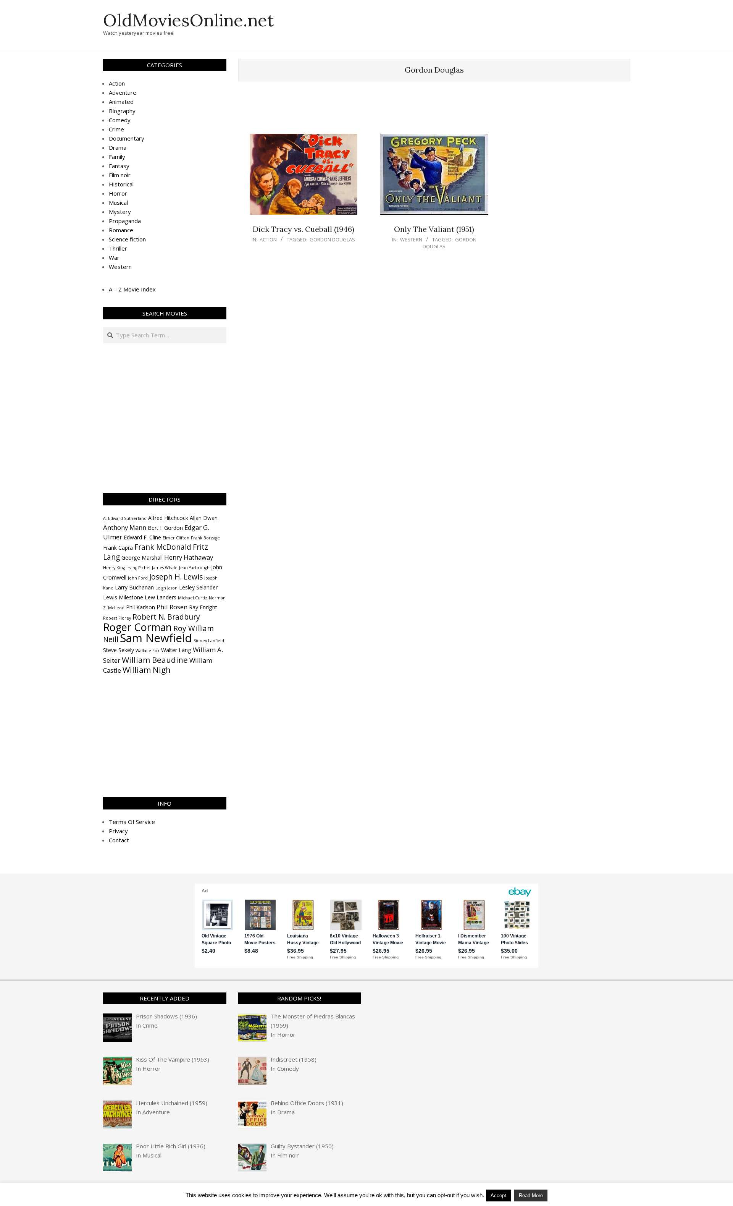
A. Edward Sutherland (125, 518)
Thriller (118, 248)
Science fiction (127, 239)
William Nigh (147, 669)
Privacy (118, 831)
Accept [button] (498, 1195)
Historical (121, 184)
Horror (118, 193)
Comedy (120, 120)
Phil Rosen (172, 606)
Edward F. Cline (142, 537)
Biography (122, 111)
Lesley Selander (198, 587)
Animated (121, 101)
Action (268, 239)
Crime (116, 129)
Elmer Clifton (176, 538)
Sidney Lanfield (209, 640)
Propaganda (125, 221)
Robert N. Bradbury (166, 617)
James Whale (165, 567)
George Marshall (142, 557)
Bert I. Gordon (165, 527)
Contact (119, 840)
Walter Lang (176, 650)
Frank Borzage (205, 538)
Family (117, 156)
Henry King (114, 567)
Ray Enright (203, 607)
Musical (118, 202)
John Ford (138, 578)
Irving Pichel (138, 567)
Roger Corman (137, 627)
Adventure (122, 92)
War (114, 257)
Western (411, 239)
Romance (121, 230)
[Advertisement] (434, 111)
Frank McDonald (162, 547)
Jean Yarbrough (194, 567)
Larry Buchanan (134, 587)
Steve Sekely (118, 650)
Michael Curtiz (192, 598)
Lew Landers (160, 597)
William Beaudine (155, 659)
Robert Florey (117, 618)
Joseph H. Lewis (176, 577)
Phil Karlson (140, 607)
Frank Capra (118, 547)
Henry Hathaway (188, 557)
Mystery (120, 211)
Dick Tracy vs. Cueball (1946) (303, 229)
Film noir (120, 175)
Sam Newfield (156, 638)
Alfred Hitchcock (168, 517)
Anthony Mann (124, 527)
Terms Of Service (132, 822)
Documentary (126, 138)
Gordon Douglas (332, 239)
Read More (531, 1195)
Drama (117, 147)
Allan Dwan (204, 517)
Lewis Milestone (123, 597)
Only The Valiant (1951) (434, 229)
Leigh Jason (166, 588)
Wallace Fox (148, 650)
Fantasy (119, 166)
